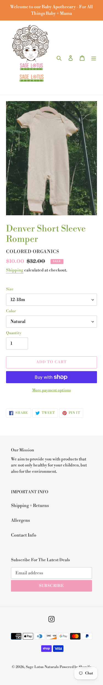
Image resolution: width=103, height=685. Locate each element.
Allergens (20, 520)
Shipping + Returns (30, 505)
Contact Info (23, 535)
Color (11, 311)
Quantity (13, 333)
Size (9, 289)
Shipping (14, 270)
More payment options (51, 390)
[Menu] (93, 57)
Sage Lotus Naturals (42, 667)
